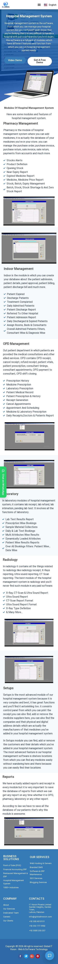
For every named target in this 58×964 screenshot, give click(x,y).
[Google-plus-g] (32, 956)
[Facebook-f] (20, 956)
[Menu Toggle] (39, 4)
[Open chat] (49, 955)
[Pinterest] (38, 956)
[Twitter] (26, 956)
